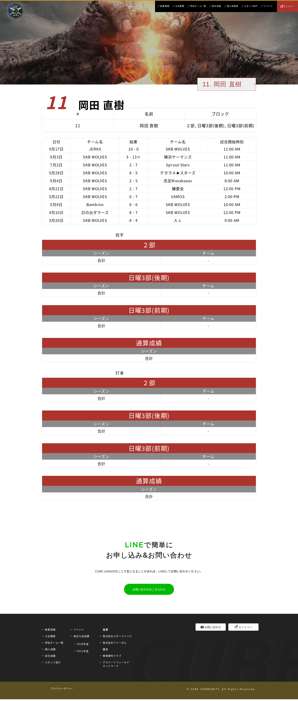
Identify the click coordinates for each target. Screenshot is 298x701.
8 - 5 (133, 172)
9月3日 (56, 156)
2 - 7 (133, 164)
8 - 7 (133, 212)
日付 (56, 141)
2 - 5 (133, 180)
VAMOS (178, 196)
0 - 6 (133, 204)
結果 (133, 141)
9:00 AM (232, 220)
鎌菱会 (178, 188)
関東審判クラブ (112, 655)
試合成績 (216, 5)
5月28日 (56, 172)
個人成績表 (232, 5)
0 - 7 (133, 196)
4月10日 (56, 212)
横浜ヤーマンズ (178, 156)
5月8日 (56, 204)
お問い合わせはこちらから (149, 589)
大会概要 (179, 5)
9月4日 (56, 180)
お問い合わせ (212, 627)
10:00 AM (232, 172)
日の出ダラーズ (95, 212)
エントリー (289, 6)
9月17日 (56, 149)
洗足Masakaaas (177, 180)
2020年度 (83, 644)
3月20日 (56, 220)
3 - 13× (133, 156)
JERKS (95, 149)
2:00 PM (232, 196)
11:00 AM (232, 149)
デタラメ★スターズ (178, 172)
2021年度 (83, 651)
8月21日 (56, 188)
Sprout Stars (178, 164)
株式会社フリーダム (115, 642)
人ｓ (178, 220)
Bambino (95, 204)
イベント (268, 5)
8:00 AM (232, 180)
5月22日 (56, 196)
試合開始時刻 (232, 141)
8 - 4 (133, 220)
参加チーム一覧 (198, 5)
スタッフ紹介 (251, 5)
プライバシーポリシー (61, 688)
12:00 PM (232, 188)
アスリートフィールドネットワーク (116, 664)
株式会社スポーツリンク (117, 636)
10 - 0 (133, 149)
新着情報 (164, 5)
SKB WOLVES (178, 149)
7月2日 (56, 164)
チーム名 (95, 141)
